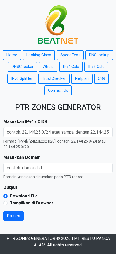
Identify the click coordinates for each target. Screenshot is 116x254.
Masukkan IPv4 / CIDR (25, 121)
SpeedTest (70, 55)
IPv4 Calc (71, 66)
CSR (101, 78)
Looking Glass (38, 55)
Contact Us (58, 90)
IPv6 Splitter (22, 78)
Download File (24, 196)
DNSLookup (99, 55)
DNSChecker (22, 66)
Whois (48, 66)
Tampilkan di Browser (31, 203)
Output (10, 187)
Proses (13, 215)
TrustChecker (54, 78)
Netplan (82, 78)
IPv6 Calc (96, 66)
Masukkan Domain (21, 157)
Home (11, 55)
